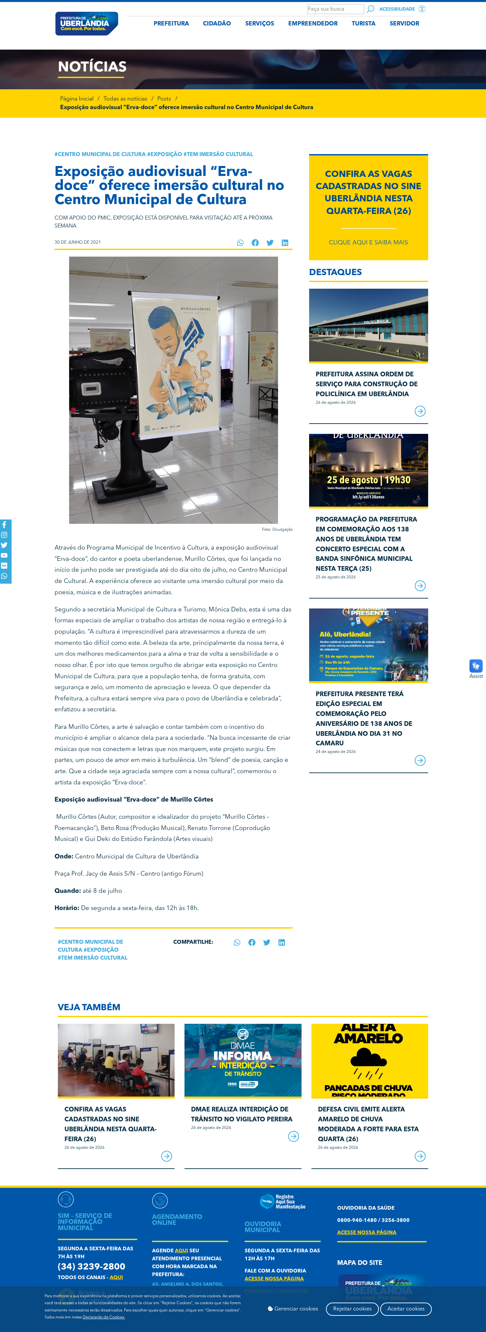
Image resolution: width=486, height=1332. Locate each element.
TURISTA (364, 24)
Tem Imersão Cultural (220, 154)
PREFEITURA (171, 24)
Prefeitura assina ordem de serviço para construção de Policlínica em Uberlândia (367, 385)
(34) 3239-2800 (91, 1267)
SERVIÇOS (259, 24)
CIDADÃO (217, 24)
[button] (240, 243)
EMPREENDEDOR (313, 24)
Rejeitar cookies (352, 1309)
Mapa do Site (359, 1263)
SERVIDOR (404, 24)
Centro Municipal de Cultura (102, 154)
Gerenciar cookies (295, 1309)
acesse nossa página (274, 1279)
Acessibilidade (397, 9)
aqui (116, 1277)
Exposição (166, 154)
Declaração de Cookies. (104, 1317)
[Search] (370, 9)
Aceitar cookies (406, 1309)
